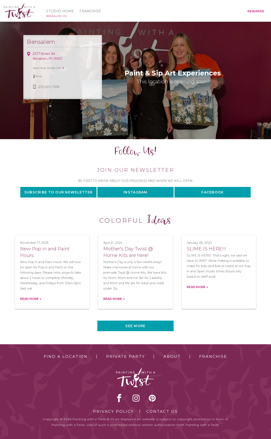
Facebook (212, 192)
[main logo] (19, 5)
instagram (136, 398)
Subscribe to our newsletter (58, 192)
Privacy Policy (113, 411)
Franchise (90, 11)
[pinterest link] (152, 398)
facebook (119, 398)
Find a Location (66, 356)
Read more (29, 299)
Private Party (125, 356)
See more (135, 326)
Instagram (135, 192)
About (172, 356)
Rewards (255, 11)
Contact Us (162, 411)
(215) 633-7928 (48, 87)
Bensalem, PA (56, 16)
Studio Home (60, 11)
